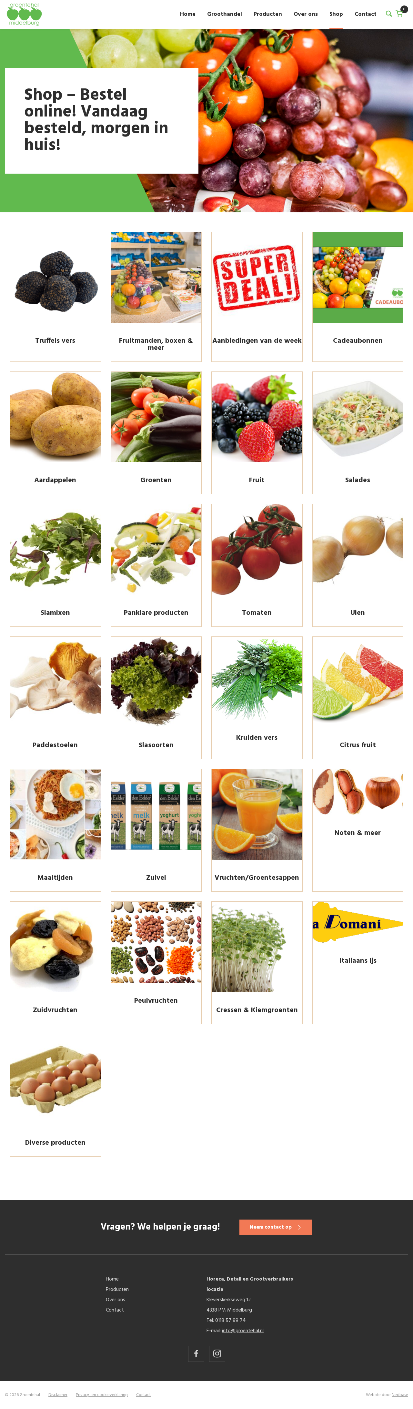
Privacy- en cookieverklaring (102, 1395)
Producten (268, 14)
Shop (336, 14)
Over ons (306, 14)
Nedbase (400, 1395)
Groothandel (224, 14)
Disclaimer (57, 1395)
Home (188, 14)
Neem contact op (271, 1227)
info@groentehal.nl (243, 1331)
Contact (366, 14)
